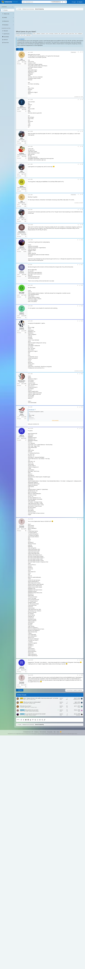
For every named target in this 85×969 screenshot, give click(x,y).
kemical (22, 247)
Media (5, 17)
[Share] (78, 52)
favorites (56, 33)
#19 (82, 660)
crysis (47, 33)
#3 (82, 131)
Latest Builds (6, 36)
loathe (21, 414)
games (67, 33)
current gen (51, 33)
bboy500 (21, 328)
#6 (82, 179)
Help (54, 731)
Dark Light (21, 292)
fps (59, 33)
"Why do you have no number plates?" (32, 702)
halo (76, 33)
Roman (21, 186)
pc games (18, 35)
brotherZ (21, 153)
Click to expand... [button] (55, 420)
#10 (82, 239)
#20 (82, 675)
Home (58, 731)
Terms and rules (43, 731)
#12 (82, 285)
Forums (6, 10)
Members (6, 24)
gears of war (71, 33)
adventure (38, 33)
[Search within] (62, 2)
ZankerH (22, 313)
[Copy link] (80, 52)
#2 (82, 99)
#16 (82, 407)
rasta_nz (22, 435)
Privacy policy (49, 731)
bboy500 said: (31, 409)
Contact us (36, 731)
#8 (82, 209)
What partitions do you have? (31, 710)
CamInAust (22, 707)
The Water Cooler (32, 699)
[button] (13, 13)
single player (28, 35)
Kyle (18, 33)
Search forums (6, 33)
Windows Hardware (32, 715)
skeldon (21, 711)
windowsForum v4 (28, 731)
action (34, 33)
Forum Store (6, 42)
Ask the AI (6, 39)
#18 (82, 519)
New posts (6, 30)
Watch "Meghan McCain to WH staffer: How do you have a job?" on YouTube (40, 698)
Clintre (79, 707)
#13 (82, 305)
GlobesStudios (21, 381)
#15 (82, 373)
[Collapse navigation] (12, 7)
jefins (79, 711)
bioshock (43, 33)
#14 (82, 321)
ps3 (22, 35)
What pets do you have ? (25, 706)
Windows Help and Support (34, 711)
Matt (21, 138)
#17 (82, 428)
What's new (6, 13)
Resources (6, 21)
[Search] (65, 2)
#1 (82, 52)
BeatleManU (22, 231)
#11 (82, 264)
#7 (82, 194)
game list (63, 33)
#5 (82, 164)
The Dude (21, 526)
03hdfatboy (78, 715)
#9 (82, 224)
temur (21, 106)
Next (21, 49)
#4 (82, 146)
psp (24, 35)
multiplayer (80, 33)
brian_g (22, 271)
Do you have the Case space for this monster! (35, 713)
